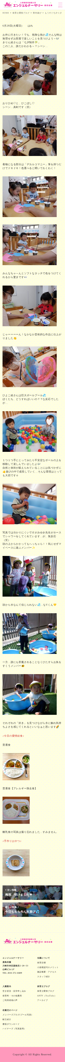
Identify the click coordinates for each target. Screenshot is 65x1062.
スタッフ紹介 (43, 976)
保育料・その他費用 (12, 996)
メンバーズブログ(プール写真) (17, 1015)
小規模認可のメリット (47, 967)
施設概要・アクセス (46, 972)
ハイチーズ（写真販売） (14, 1028)
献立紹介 (7, 1019)
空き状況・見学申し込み (14, 991)
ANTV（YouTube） (46, 996)
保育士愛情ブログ (45, 991)
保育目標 (41, 963)
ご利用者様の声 (10, 1000)
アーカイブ (42, 1000)
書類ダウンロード (11, 1024)
